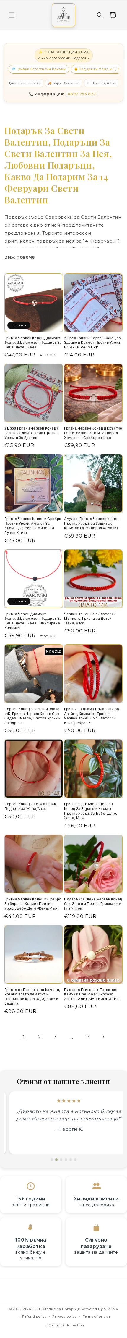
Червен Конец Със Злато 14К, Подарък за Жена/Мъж (30, 806)
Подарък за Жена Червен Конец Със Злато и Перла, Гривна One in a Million (93, 904)
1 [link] (24, 1037)
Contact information (66, 1325)
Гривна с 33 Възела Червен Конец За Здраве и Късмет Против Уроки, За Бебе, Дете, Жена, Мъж (90, 811)
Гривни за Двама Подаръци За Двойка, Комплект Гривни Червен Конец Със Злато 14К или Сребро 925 (91, 716)
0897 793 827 (82, 94)
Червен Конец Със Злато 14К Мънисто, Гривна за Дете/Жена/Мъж (90, 618)
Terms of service (97, 1316)
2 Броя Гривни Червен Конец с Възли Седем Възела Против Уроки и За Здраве (31, 433)
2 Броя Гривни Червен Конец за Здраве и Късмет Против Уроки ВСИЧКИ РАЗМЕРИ (92, 342)
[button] (11, 15)
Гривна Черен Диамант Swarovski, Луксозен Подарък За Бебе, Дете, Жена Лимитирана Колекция (33, 621)
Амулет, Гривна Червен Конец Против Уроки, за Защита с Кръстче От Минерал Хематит (91, 523)
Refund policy (34, 1316)
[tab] (52, 1159)
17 (87, 1037)
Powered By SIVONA (100, 1309)
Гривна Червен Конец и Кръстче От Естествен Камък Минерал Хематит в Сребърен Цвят (93, 433)
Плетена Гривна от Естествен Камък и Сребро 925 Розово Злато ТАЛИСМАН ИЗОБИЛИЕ (91, 994)
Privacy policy (64, 1316)
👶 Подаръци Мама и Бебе (98, 69)
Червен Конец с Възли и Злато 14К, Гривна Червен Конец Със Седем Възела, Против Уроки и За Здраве (32, 716)
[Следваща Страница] (103, 1037)
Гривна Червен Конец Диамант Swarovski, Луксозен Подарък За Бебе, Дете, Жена (33, 342)
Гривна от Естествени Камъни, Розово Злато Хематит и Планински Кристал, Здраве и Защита (32, 996)
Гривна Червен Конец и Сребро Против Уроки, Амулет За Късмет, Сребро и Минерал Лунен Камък (32, 526)
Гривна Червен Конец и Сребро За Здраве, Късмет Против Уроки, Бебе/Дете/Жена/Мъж (32, 904)
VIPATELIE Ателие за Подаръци (51, 1309)
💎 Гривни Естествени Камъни (39, 69)
